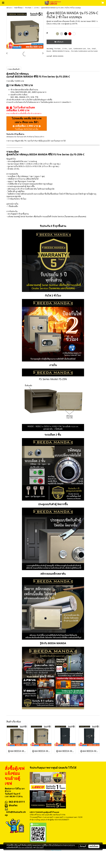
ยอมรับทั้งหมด (94, 846)
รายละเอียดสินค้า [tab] (14, 69)
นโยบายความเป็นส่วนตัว (25, 847)
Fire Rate (57, 49)
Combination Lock (79, 49)
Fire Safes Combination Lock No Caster (84, 51)
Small (94, 49)
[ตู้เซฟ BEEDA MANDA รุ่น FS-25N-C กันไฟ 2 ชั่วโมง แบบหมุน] (25, 30)
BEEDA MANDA (58, 56)
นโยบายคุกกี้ (39, 847)
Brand (49, 51)
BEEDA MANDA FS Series (61, 51)
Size (89, 49)
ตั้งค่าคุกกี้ (83, 846)
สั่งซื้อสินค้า (60, 42)
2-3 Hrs (64, 49)
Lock (70, 49)
